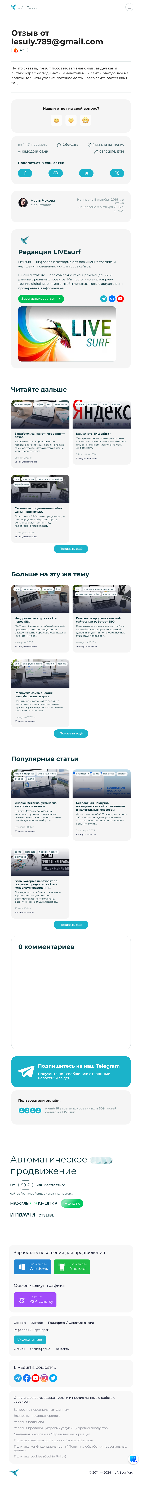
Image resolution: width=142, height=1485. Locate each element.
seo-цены (28, 479)
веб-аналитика (47, 773)
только (104, 404)
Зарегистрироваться (38, 299)
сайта (96, 773)
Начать (72, 1203)
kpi (58, 589)
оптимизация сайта (87, 594)
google (62, 663)
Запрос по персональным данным (41, 1410)
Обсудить (70, 145)
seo (49, 404)
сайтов (116, 404)
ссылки (92, 404)
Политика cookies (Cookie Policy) (40, 1456)
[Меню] (129, 7)
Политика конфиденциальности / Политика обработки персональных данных (70, 1448)
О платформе (40, 1349)
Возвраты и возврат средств (37, 1416)
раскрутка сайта (32, 663)
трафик (38, 404)
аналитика (61, 404)
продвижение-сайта (50, 479)
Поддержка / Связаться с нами (71, 1322)
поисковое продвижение (99, 589)
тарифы (47, 589)
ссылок (80, 404)
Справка (20, 1322)
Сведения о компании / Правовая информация (52, 1434)
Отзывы (19, 1349)
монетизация (23, 404)
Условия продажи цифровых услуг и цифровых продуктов (61, 1428)
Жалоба (37, 1322)
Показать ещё (71, 549)
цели (31, 778)
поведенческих (48, 851)
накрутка (108, 773)
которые (30, 851)
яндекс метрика (24, 773)
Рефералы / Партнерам (31, 1330)
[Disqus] (71, 998)
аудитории (82, 773)
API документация (30, 1339)
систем (122, 773)
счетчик (19, 778)
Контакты (62, 1349)
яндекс (50, 663)
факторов (20, 856)
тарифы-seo (22, 484)
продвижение (31, 589)
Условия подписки (29, 1422)
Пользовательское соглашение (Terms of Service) (53, 1440)
